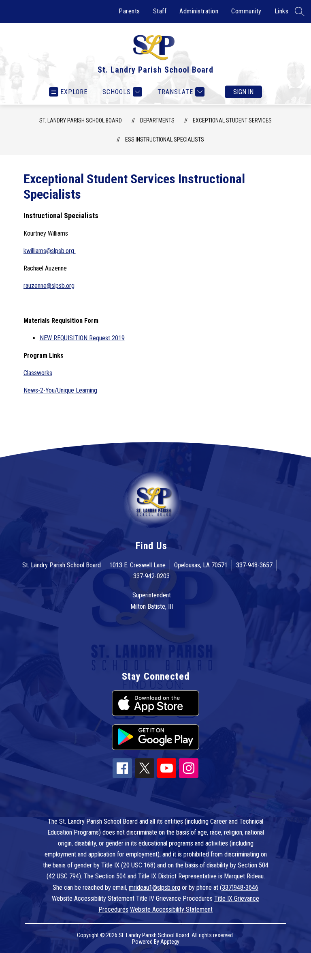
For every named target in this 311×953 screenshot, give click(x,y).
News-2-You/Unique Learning (60, 390)
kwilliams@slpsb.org (49, 251)
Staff (160, 11)
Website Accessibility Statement (171, 909)
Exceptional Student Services (232, 120)
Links (282, 11)
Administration (198, 11)
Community (246, 11)
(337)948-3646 (239, 887)
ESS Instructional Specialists (164, 139)
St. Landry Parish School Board (80, 120)
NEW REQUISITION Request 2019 (82, 338)
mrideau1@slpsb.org (154, 887)
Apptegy (169, 941)
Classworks (37, 373)
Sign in (243, 92)
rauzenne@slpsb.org (49, 286)
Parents (129, 11)
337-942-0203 (151, 576)
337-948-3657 (254, 565)
